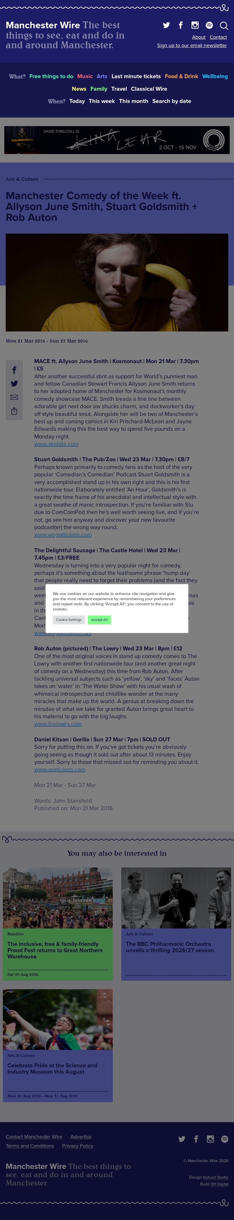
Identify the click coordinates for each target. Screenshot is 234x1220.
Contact (218, 37)
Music (85, 76)
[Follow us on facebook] (180, 26)
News (79, 89)
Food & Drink (181, 76)
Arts (102, 76)
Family (98, 89)
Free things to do (51, 76)
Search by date (171, 101)
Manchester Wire (43, 25)
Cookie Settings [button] (69, 620)
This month (133, 101)
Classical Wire (149, 89)
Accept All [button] (99, 620)
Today (77, 101)
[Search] (224, 27)
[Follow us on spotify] (209, 26)
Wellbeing (215, 76)
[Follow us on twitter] (166, 26)
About (198, 37)
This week (102, 101)
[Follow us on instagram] (195, 26)
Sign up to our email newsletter (192, 45)
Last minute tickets (136, 76)
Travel (119, 89)
